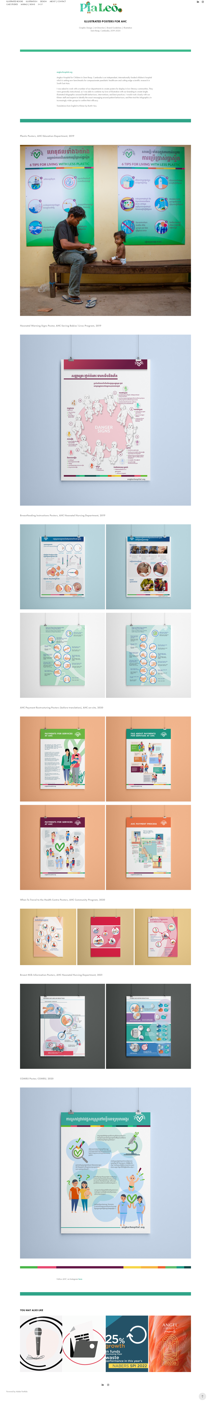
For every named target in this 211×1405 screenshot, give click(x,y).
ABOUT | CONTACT (58, 1)
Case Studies (12, 4)
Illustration (31, 1)
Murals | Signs (28, 4)
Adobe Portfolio (21, 1391)
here (80, 1279)
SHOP (40, 4)
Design (43, 1)
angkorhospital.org (64, 72)
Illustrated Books (14, 1)
